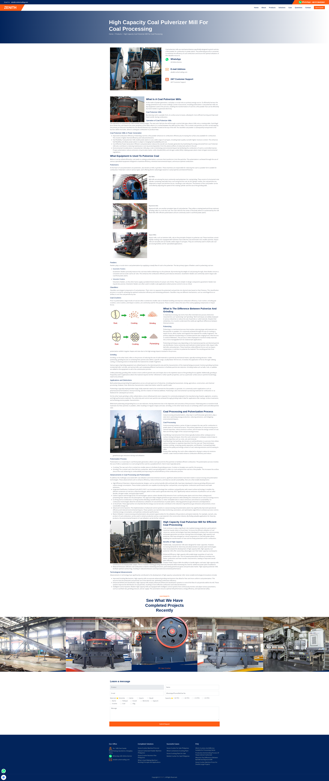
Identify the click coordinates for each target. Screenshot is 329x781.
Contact (308, 8)
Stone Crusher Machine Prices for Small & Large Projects (206, 763)
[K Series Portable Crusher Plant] (164, 639)
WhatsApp (176, 59)
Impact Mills (152, 235)
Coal (123, 704)
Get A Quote (319, 8)
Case (290, 8)
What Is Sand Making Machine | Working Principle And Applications (149, 761)
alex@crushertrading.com (19, 2)
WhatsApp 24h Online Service (122, 756)
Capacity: (168, 698)
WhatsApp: (306, 2)
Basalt (151, 698)
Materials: (113, 698)
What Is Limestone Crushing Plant (177, 751)
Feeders (113, 262)
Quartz (141, 698)
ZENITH (162, 777)
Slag (133, 704)
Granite (114, 704)
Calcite (131, 698)
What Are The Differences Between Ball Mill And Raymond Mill (206, 759)
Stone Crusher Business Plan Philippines (147, 756)
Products (272, 8)
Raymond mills (153, 205)
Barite (114, 701)
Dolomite (121, 698)
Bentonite (145, 701)
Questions (298, 8)
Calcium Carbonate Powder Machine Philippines (149, 752)
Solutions (282, 8)
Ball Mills (151, 176)
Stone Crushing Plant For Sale (176, 753)
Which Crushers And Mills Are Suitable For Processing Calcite (205, 749)
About (263, 8)
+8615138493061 (318, 2)
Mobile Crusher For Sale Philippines (178, 756)
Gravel (134, 701)
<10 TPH (206, 698)
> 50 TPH (176, 698)
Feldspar (125, 701)
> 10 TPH (197, 698)
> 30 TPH (186, 698)
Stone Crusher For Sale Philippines (178, 748)
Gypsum (155, 701)
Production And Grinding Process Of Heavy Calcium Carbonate (207, 754)
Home (256, 8)
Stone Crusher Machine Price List (148, 748)
